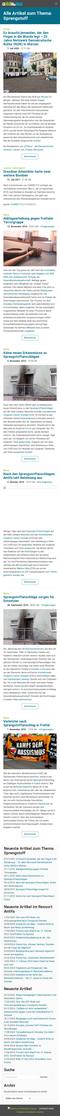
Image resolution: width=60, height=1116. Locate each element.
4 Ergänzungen (47, 226)
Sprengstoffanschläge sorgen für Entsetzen (28, 599)
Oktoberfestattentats (33, 649)
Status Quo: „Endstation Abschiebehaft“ (35, 958)
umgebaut (30, 331)
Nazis (6, 214)
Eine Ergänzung (44, 482)
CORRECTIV (17, 204)
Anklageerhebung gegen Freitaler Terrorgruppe (28, 220)
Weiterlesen (30, 156)
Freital (24, 273)
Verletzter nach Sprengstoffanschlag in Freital (26, 723)
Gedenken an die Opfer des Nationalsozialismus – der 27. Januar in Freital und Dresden (28, 978)
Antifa (6, 29)
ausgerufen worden (22, 452)
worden (37, 140)
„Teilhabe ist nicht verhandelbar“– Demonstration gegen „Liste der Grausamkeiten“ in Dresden (28, 1012)
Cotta (28, 428)
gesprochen (24, 442)
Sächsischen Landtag (18, 679)
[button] (56, 3)
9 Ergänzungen (48, 605)
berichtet (34, 776)
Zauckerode (43, 803)
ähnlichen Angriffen (22, 786)
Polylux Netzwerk (34, 149)
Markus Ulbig (23, 568)
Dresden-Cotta (38, 669)
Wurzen (44, 96)
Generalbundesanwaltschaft (17, 280)
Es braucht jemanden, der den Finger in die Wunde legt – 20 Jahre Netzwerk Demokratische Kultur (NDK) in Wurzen (27, 38)
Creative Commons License (30, 1112)
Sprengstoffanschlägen (41, 408)
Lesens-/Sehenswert (14, 168)
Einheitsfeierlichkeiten (24, 418)
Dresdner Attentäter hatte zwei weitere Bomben (26, 173)
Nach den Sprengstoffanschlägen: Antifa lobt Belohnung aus (29, 476)
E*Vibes (28, 146)
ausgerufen (29, 548)
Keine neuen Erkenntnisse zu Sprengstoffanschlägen (25, 355)
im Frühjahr (47, 297)
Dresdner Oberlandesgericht (17, 304)
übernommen (25, 699)
